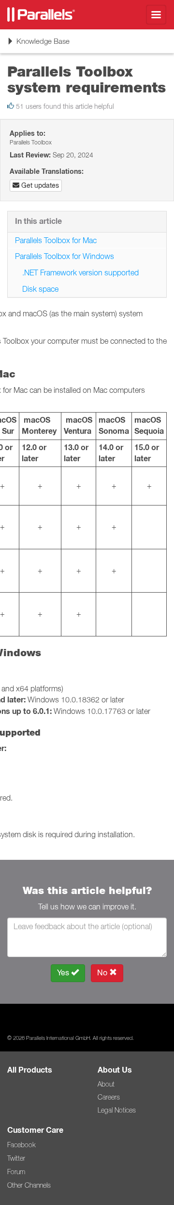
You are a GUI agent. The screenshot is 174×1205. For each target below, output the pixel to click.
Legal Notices (117, 1110)
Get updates (39, 185)
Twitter (16, 1158)
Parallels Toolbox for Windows (64, 256)
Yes (64, 973)
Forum (16, 1172)
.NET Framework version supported (80, 272)
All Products (29, 1070)
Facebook (21, 1145)
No (103, 973)
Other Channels (29, 1185)
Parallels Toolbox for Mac (56, 240)
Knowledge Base (38, 44)
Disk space (40, 289)
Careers (109, 1097)
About (106, 1084)
